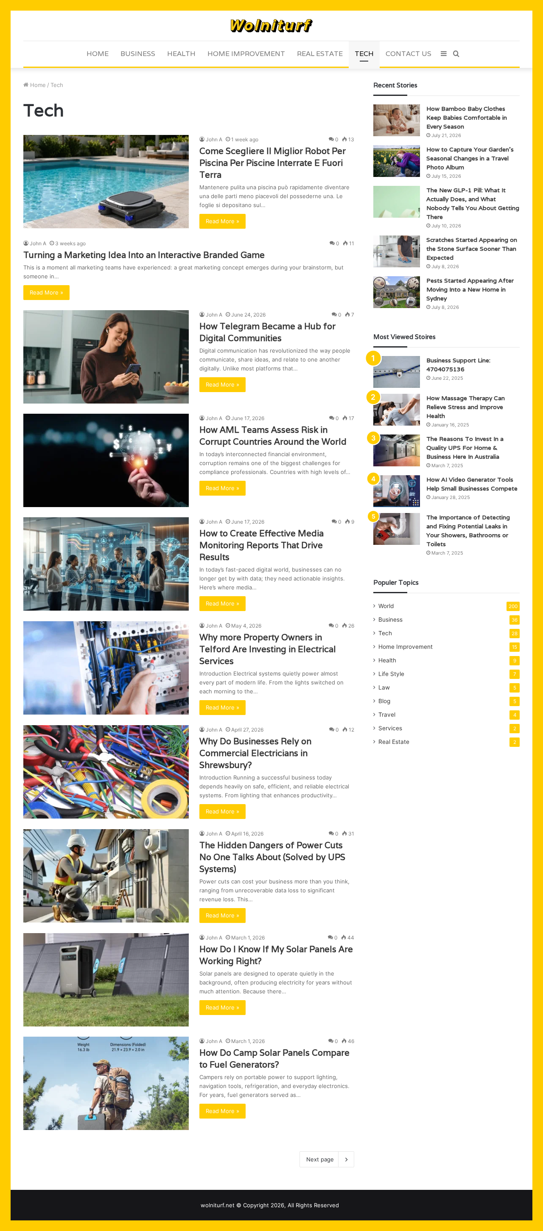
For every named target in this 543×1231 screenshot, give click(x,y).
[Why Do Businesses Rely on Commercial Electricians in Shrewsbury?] (106, 772)
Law (384, 687)
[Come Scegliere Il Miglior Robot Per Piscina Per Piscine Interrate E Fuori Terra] (106, 181)
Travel (386, 714)
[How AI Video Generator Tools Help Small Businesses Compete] (396, 491)
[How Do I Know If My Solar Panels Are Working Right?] (106, 979)
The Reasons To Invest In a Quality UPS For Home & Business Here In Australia (465, 447)
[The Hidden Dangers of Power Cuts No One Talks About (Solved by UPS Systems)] (106, 876)
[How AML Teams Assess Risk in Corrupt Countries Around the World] (106, 460)
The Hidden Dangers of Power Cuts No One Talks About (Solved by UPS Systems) (272, 857)
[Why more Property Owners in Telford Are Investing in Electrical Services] (106, 668)
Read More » (222, 221)
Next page (320, 1159)
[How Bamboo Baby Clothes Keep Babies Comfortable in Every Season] (396, 120)
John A (214, 139)
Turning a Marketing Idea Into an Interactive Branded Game (144, 255)
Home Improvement (246, 53)
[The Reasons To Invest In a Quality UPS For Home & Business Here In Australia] (396, 450)
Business (137, 53)
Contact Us (408, 53)
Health (181, 53)
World (386, 606)
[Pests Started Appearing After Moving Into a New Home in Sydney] (396, 292)
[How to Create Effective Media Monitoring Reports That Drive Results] (106, 564)
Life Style (391, 673)
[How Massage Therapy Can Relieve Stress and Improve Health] (396, 410)
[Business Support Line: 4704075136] (396, 372)
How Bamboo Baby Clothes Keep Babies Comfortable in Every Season (466, 117)
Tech (364, 53)
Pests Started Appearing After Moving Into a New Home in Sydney (470, 289)
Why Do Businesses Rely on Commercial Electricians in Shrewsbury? (255, 753)
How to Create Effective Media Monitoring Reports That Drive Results (261, 545)
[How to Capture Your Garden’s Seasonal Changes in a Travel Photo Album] (396, 161)
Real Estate (320, 53)
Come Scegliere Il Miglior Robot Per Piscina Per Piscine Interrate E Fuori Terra (272, 163)
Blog (384, 701)
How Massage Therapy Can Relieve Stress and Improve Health (465, 407)
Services (390, 728)
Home (98, 53)
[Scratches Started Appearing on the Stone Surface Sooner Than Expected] (396, 251)
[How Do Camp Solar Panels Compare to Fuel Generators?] (106, 1083)
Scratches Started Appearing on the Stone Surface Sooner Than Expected (471, 248)
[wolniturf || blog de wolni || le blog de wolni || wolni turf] (272, 25)
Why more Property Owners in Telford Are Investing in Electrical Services (267, 649)
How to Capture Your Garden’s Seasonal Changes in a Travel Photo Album (470, 158)
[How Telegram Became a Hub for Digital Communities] (106, 357)
